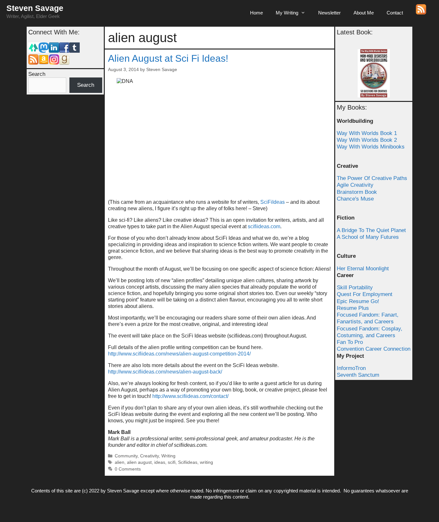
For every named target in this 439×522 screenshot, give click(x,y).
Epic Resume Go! (358, 301)
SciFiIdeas (272, 202)
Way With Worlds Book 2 (367, 140)
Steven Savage (34, 8)
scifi (171, 462)
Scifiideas (187, 462)
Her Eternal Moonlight (363, 269)
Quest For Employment (364, 294)
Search (36, 74)
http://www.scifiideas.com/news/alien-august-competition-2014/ (179, 353)
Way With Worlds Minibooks (371, 147)
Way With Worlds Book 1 (367, 133)
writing (206, 462)
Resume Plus (353, 308)
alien (119, 462)
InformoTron (351, 368)
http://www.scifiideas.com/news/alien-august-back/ (165, 371)
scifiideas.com (264, 226)
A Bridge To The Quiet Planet (371, 230)
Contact (395, 12)
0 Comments (128, 469)
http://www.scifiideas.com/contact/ (190, 396)
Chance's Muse (355, 199)
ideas (159, 462)
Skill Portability (355, 287)
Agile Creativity (355, 185)
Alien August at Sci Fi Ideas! (168, 58)
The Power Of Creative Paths (372, 178)
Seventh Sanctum (358, 375)
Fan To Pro (350, 342)
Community (126, 456)
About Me (364, 12)
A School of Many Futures (368, 237)
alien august (139, 462)
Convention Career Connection (373, 349)
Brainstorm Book (357, 192)
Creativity (149, 456)
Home (256, 12)
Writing (168, 456)
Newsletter (329, 12)
